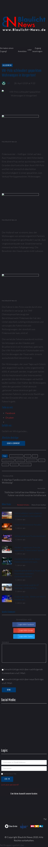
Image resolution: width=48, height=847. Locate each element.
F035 (27, 456)
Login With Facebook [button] (26, 624)
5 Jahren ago (20, 519)
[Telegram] (45, 11)
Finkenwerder (8, 460)
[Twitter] (24, 11)
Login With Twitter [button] (26, 636)
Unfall (5, 464)
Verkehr (14, 464)
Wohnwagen (25, 464)
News (41, 460)
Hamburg (20, 460)
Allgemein (7, 65)
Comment (5, 642)
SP (8, 83)
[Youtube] (31, 11)
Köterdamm (32, 460)
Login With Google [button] (26, 630)
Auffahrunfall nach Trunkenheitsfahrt (30, 536)
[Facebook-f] (17, 11)
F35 (35, 456)
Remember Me (9, 774)
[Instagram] (38, 11)
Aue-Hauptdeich (16, 456)
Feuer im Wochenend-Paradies (28, 524)
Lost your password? (10, 785)
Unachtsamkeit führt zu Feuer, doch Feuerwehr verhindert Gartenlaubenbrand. (29, 573)
